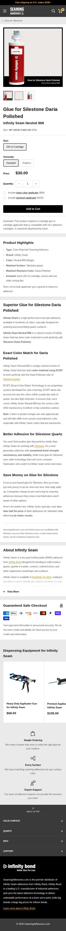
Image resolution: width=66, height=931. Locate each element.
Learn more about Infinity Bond (19, 908)
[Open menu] (4, 11)
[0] (60, 11)
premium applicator (26, 197)
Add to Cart (33, 209)
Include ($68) (26, 192)
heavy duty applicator (27, 192)
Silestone (39, 446)
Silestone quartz (34, 265)
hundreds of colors (41, 577)
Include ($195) (26, 197)
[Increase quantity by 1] (36, 183)
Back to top (33, 812)
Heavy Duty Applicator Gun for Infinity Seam (22, 705)
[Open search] (53, 11)
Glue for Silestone (13, 20)
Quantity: (8, 183)
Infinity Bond (15, 562)
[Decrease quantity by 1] (19, 183)
